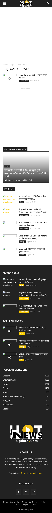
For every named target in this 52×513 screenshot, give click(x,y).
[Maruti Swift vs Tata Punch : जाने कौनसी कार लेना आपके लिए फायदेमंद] (10, 226)
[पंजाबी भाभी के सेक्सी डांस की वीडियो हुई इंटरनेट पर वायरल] (10, 331)
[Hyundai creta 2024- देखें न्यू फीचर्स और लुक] (10, 78)
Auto (18, 505)
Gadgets (25, 505)
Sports (12, 502)
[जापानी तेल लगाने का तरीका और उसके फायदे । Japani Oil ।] (10, 344)
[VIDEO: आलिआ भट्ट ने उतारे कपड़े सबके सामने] (10, 357)
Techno (43, 502)
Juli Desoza (9, 180)
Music (22, 333)
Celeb (22, 360)
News (22, 202)
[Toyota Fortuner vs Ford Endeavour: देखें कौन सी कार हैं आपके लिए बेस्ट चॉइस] (10, 213)
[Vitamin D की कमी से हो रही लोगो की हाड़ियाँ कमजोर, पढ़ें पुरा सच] (10, 252)
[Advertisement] (26, 34)
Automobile (24, 81)
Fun (18, 502)
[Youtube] (33, 492)
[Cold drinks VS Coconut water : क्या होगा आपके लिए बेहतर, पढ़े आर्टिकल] (10, 239)
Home (5, 64)
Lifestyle (22, 242)
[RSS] (26, 492)
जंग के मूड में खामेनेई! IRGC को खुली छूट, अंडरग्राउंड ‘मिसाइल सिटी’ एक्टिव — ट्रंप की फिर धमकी (26, 173)
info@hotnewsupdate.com (31, 473)
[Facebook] (18, 492)
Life (37, 502)
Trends (33, 505)
